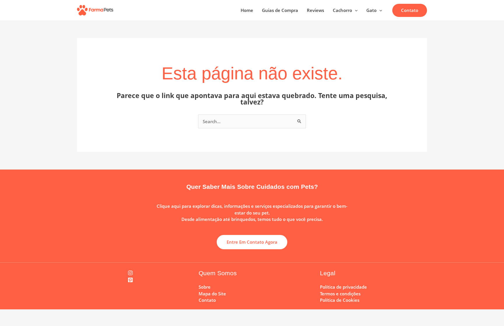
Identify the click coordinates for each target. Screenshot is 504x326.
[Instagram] (130, 273)
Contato (207, 300)
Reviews (315, 10)
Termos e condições (340, 294)
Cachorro (342, 10)
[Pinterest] (130, 280)
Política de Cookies (339, 300)
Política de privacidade (343, 287)
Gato (371, 10)
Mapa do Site (212, 294)
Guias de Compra (280, 10)
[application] (355, 10)
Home (247, 10)
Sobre (205, 287)
